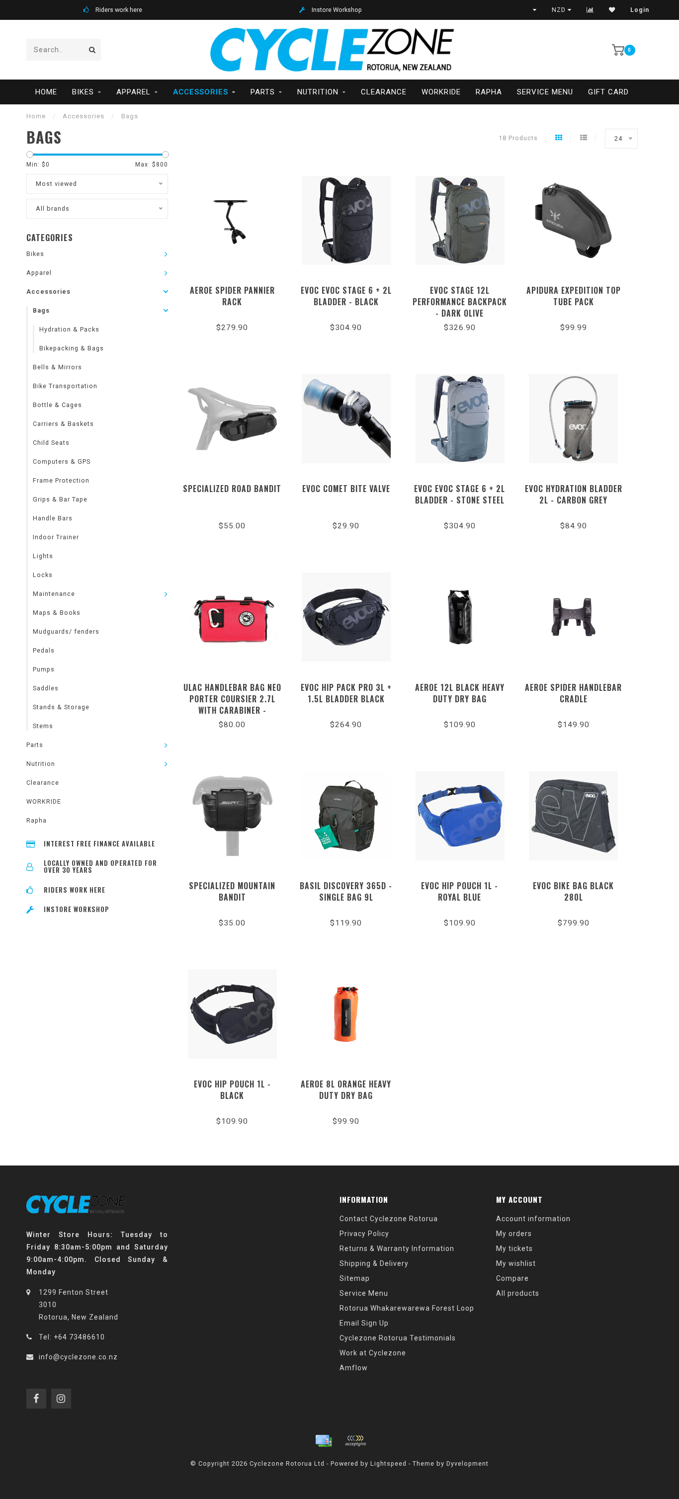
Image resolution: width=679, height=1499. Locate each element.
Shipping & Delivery (374, 1263)
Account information (533, 1219)
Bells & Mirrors (57, 367)
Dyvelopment (467, 1463)
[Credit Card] (323, 1440)
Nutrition (318, 91)
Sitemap (355, 1278)
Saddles (46, 688)
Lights (43, 556)
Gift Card (608, 91)
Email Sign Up (364, 1323)
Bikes (83, 91)
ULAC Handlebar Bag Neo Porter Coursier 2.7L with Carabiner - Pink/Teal (232, 704)
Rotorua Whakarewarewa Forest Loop (407, 1308)
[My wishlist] (612, 9)
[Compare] (590, 9)
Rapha (489, 91)
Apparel (133, 91)
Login (639, 9)
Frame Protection (61, 480)
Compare (512, 1278)
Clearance (384, 91)
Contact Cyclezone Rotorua (389, 1219)
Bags (41, 310)
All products (517, 1293)
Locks (43, 575)
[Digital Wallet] (355, 1440)
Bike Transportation (65, 386)
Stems (43, 726)
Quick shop (237, 287)
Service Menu (545, 91)
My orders (514, 1234)
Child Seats (51, 442)
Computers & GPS (61, 461)
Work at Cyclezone (373, 1353)
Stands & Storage (61, 707)
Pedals (44, 650)
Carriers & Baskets (63, 423)
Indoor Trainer (56, 537)
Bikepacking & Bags (71, 348)
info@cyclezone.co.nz (78, 1357)
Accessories (200, 91)
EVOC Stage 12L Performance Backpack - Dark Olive (460, 301)
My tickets (514, 1248)
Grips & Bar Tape (60, 499)
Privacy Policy (364, 1234)
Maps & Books (57, 612)
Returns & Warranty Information (397, 1248)
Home (46, 91)
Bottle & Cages (57, 405)
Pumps (44, 669)
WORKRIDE (441, 91)
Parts (263, 91)
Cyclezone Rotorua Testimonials (398, 1338)
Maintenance (54, 593)
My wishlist (516, 1263)
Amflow (354, 1368)
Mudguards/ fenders (66, 631)
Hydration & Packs (69, 329)
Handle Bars (53, 518)
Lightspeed (388, 1463)
